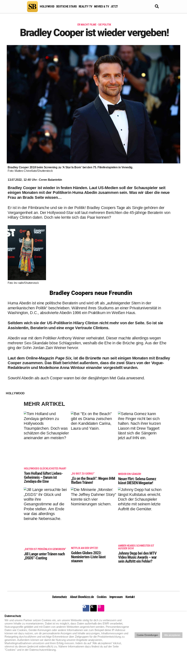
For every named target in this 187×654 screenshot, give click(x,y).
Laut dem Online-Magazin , (40, 358)
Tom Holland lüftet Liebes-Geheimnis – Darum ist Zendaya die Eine (45, 475)
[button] (157, 6)
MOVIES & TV (101, 6)
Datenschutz (59, 597)
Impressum (116, 597)
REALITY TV (85, 6)
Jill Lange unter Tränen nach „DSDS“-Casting (45, 554)
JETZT (114, 6)
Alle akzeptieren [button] (172, 635)
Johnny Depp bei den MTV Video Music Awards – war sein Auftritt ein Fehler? (137, 554)
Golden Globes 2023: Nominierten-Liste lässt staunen (88, 555)
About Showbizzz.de (82, 597)
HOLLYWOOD (47, 6)
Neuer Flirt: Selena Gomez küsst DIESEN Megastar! (137, 479)
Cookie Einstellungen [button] (147, 635)
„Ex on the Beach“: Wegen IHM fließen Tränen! (93, 478)
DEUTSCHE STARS (66, 6)
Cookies (101, 597)
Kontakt (130, 597)
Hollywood (15, 393)
